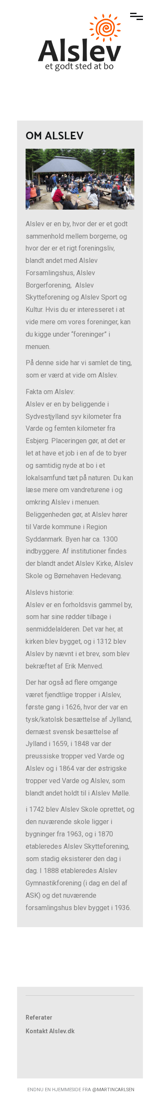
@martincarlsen (113, 1089)
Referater (39, 1017)
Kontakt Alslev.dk (50, 1031)
